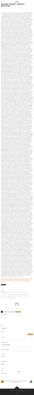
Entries (19, 371)
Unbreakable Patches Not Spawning (6, 279)
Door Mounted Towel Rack (20, 280)
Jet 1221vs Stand (23, 278)
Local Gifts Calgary (27, 280)
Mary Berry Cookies (24, 279)
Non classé (9, 284)
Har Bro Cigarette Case (4, 278)
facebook (17, 392)
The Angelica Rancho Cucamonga (10, 280)
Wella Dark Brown (29, 278)
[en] (17, 1)
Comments (3, 373)
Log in (2, 371)
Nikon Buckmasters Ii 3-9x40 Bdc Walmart (14, 278)
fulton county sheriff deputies (5, 344)
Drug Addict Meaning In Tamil (16, 279)
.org (17, 373)
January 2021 (3, 356)
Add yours (18, 311)
